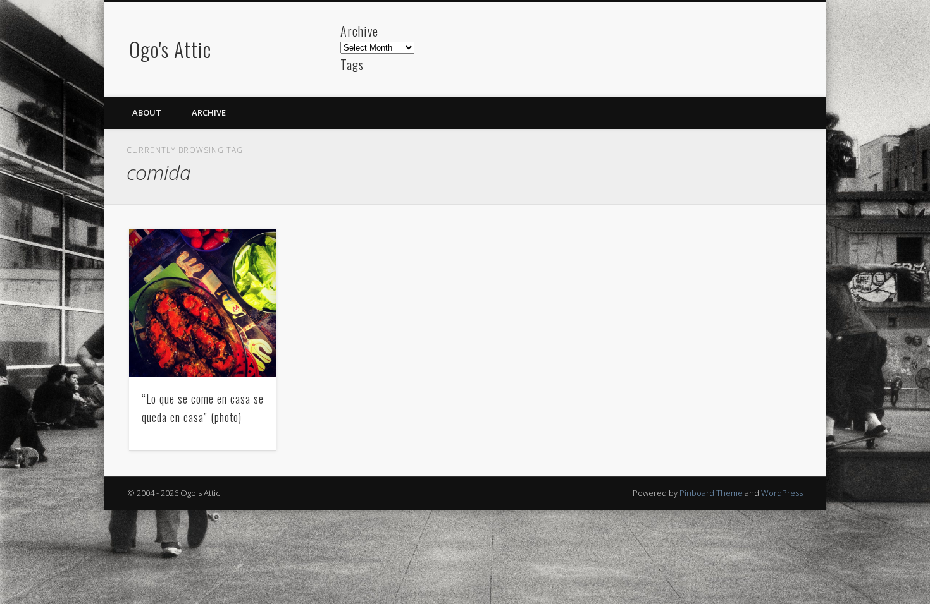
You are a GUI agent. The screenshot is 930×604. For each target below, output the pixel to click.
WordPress (782, 492)
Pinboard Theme (711, 492)
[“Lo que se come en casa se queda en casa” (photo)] (203, 303)
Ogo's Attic (170, 49)
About (146, 112)
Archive (209, 112)
